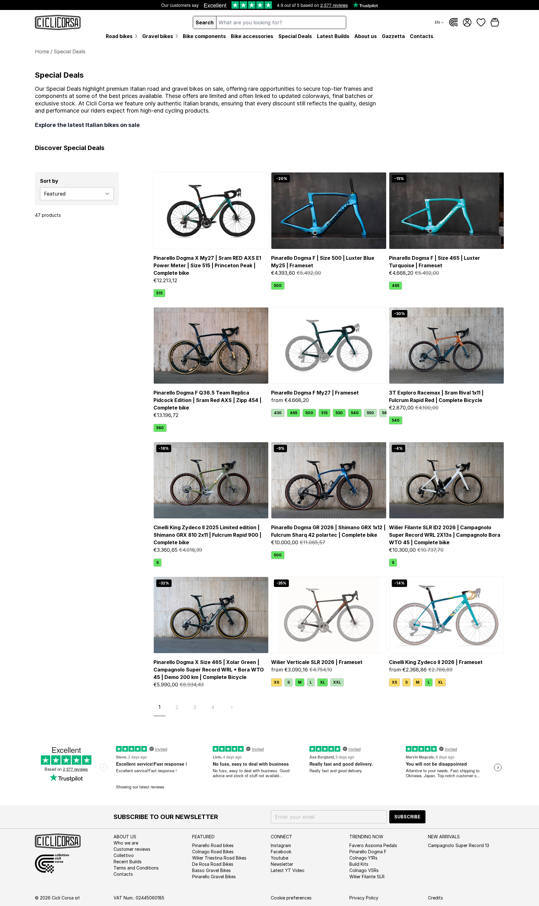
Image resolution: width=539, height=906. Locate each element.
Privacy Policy (363, 897)
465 (395, 285)
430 (278, 412)
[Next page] (231, 707)
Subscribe (407, 816)
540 (355, 412)
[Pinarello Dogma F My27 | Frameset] (328, 346)
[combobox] (281, 22)
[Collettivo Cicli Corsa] (453, 22)
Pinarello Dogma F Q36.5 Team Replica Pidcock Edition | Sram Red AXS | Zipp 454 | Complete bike (207, 400)
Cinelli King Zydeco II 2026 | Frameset (436, 662)
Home (42, 51)
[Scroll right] (382, 413)
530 (339, 412)
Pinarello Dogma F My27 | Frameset (315, 393)
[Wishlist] (481, 22)
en (437, 22)
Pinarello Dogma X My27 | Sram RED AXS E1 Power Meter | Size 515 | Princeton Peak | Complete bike (207, 265)
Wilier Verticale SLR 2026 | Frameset (316, 662)
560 (160, 427)
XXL (337, 682)
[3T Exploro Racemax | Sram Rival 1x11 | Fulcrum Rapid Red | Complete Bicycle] (446, 346)
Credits (435, 897)
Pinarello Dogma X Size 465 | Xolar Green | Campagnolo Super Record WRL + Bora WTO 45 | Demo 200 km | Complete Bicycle (208, 669)
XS (276, 682)
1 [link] (159, 707)
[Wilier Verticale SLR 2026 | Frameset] (328, 615)
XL (322, 682)
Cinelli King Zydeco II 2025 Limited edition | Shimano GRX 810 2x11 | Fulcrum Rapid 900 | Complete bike (207, 534)
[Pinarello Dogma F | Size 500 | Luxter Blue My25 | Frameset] (328, 210)
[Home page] (58, 22)
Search (205, 22)
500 (278, 285)
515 (159, 293)
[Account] (467, 22)
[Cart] (494, 22)
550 (370, 412)
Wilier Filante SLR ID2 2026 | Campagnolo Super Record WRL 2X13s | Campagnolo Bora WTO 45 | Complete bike (444, 534)
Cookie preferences (291, 897)
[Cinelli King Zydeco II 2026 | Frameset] (446, 615)
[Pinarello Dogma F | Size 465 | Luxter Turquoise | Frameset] (446, 210)
